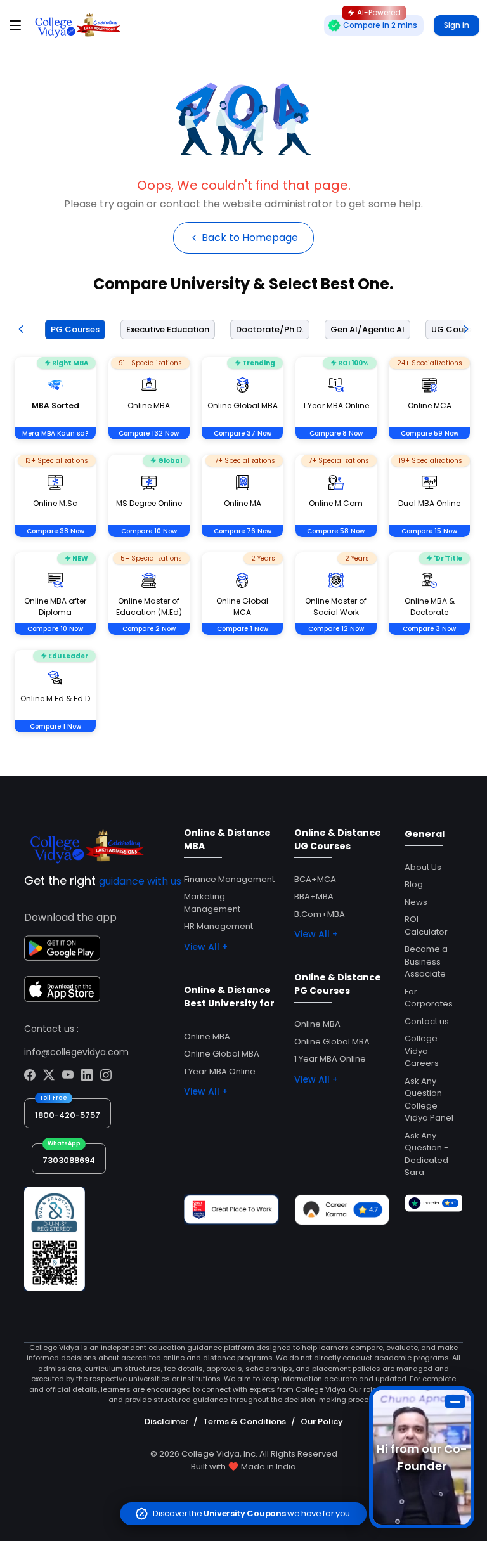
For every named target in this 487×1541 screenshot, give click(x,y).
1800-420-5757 (67, 1115)
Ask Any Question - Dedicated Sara (426, 1154)
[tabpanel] (243, 561)
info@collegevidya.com (76, 1052)
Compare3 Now (429, 629)
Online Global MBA (221, 1054)
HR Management (218, 926)
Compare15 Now (429, 531)
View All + (206, 946)
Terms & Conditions (244, 1421)
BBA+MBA (314, 896)
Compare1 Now (242, 629)
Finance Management (229, 879)
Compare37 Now (242, 433)
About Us (423, 867)
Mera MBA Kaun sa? (55, 433)
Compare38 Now (55, 531)
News (416, 902)
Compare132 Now (149, 433)
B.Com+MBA (319, 914)
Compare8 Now (336, 433)
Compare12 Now (336, 629)
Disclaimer (166, 1421)
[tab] (72, 329)
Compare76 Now (242, 531)
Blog (414, 884)
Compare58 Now (336, 531)
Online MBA (207, 1037)
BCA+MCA (315, 879)
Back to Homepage (250, 237)
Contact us (427, 1021)
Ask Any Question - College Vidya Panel (429, 1099)
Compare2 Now (149, 629)
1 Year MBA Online (220, 1071)
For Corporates (429, 997)
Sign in (456, 25)
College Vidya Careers (422, 1050)
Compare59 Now (429, 433)
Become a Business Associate (426, 961)
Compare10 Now (149, 531)
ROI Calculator (426, 925)
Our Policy (322, 1421)
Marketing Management (212, 902)
